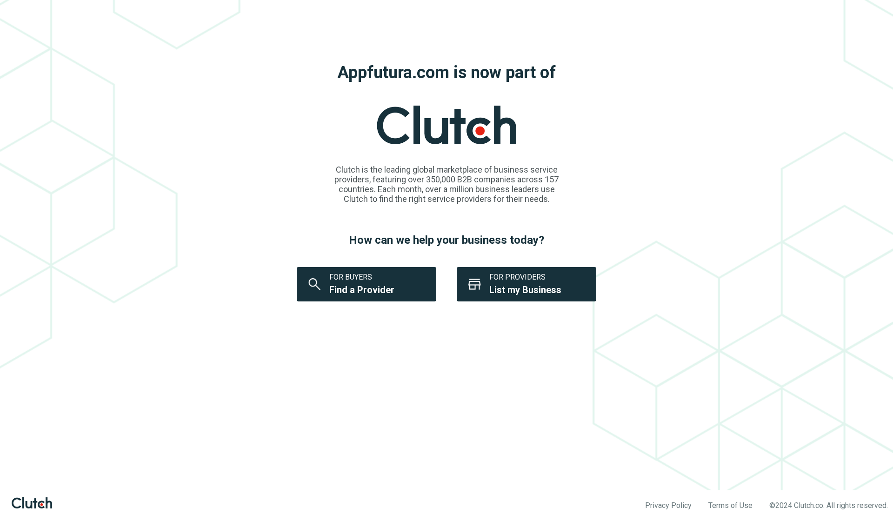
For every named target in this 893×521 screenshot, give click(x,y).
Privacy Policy (668, 505)
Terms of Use (730, 505)
